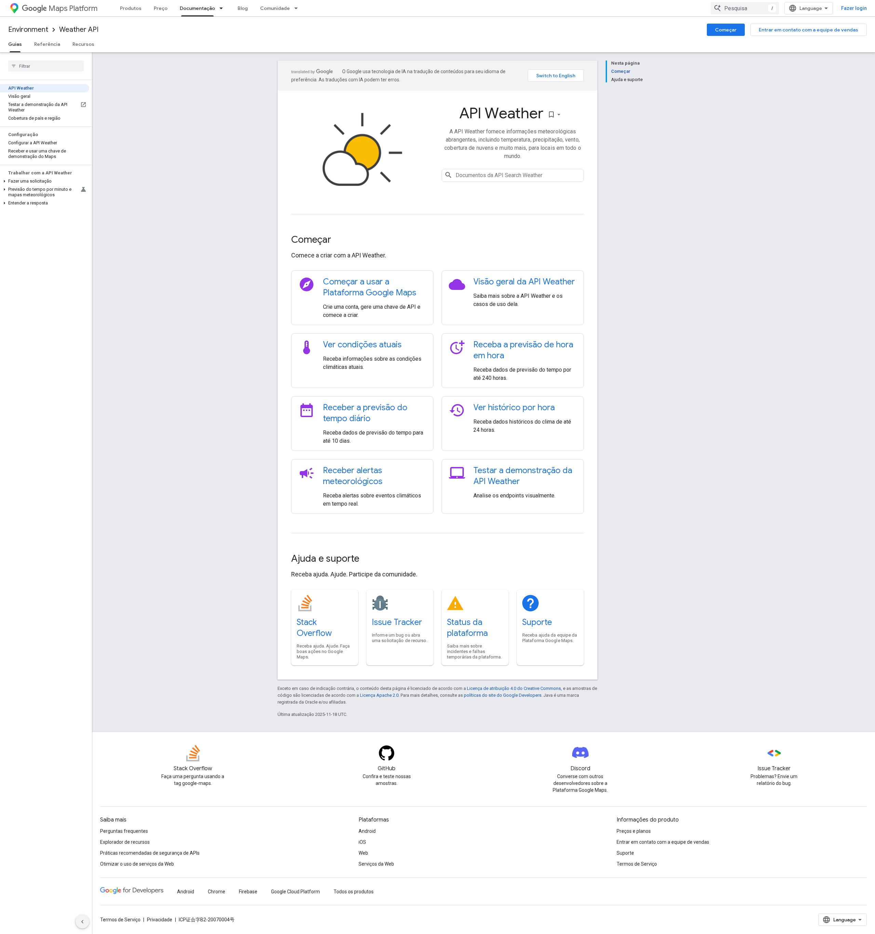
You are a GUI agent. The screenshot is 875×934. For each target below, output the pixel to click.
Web (363, 853)
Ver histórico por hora (514, 407)
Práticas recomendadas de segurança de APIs (150, 853)
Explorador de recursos (125, 842)
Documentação (197, 8)
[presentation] (437, 240)
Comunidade (275, 8)
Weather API (78, 29)
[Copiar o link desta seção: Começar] (340, 240)
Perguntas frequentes (124, 831)
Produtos (131, 8)
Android (367, 831)
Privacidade (159, 919)
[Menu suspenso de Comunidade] (298, 8)
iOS (362, 842)
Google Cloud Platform (295, 891)
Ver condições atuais (362, 344)
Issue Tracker (397, 622)
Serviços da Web (376, 864)
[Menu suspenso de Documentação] (223, 8)
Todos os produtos (354, 891)
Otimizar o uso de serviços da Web (137, 864)
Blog (243, 8)
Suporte (537, 622)
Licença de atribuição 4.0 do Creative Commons (514, 688)
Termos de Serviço (637, 864)
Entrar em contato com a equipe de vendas (808, 30)
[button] (44, 181)
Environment (28, 29)
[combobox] (745, 8)
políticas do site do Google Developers (502, 695)
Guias (15, 44)
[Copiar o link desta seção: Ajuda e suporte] (368, 559)
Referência (47, 44)
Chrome (216, 891)
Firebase (248, 891)
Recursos (83, 44)
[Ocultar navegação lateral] (82, 922)
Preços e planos (634, 831)
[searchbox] (46, 66)
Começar (726, 30)
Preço (160, 8)
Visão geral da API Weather (524, 282)
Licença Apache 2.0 (379, 695)
